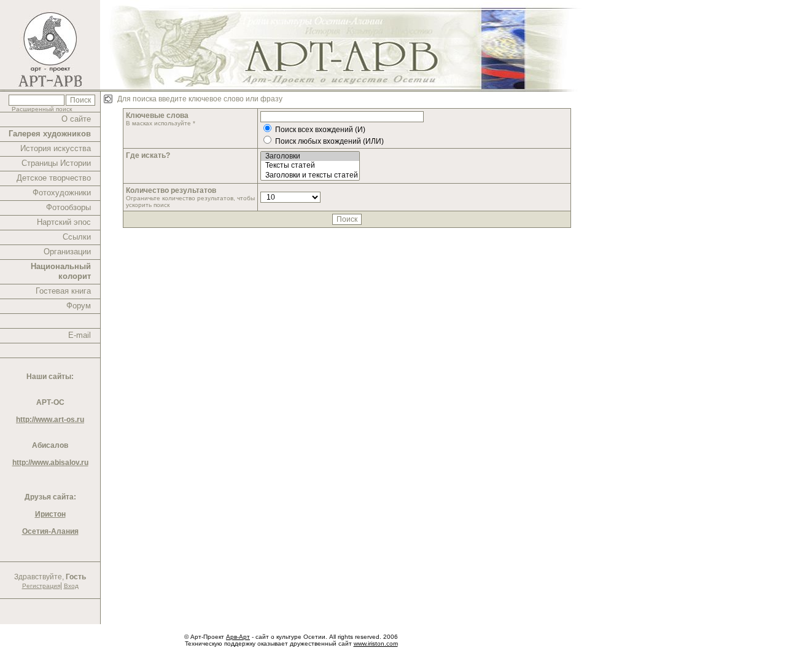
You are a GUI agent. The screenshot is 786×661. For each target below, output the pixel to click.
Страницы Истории (56, 163)
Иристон (50, 514)
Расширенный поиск (42, 109)
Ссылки (77, 236)
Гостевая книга (63, 290)
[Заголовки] (310, 156)
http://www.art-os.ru (50, 419)
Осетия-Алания (50, 531)
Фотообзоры (68, 207)
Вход (71, 585)
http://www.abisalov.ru (50, 462)
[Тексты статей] (310, 165)
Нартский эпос (64, 222)
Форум (78, 305)
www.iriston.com (376, 643)
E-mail (79, 335)
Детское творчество (54, 177)
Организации (67, 251)
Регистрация (41, 585)
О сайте (76, 118)
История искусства (55, 148)
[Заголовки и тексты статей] (310, 175)
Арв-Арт (238, 636)
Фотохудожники (62, 192)
